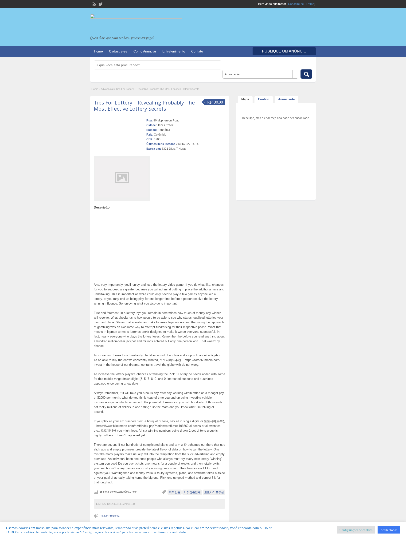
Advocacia (107, 89)
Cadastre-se (296, 4)
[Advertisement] (159, 245)
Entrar (310, 4)
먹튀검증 (174, 492)
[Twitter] (100, 4)
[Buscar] (306, 74)
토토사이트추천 (214, 492)
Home (98, 51)
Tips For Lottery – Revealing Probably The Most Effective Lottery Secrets (144, 105)
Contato (197, 51)
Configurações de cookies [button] (356, 530)
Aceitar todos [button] (388, 530)
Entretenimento (173, 51)
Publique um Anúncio (284, 51)
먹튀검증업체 (192, 492)
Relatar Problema (109, 515)
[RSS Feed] (94, 4)
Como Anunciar (144, 51)
